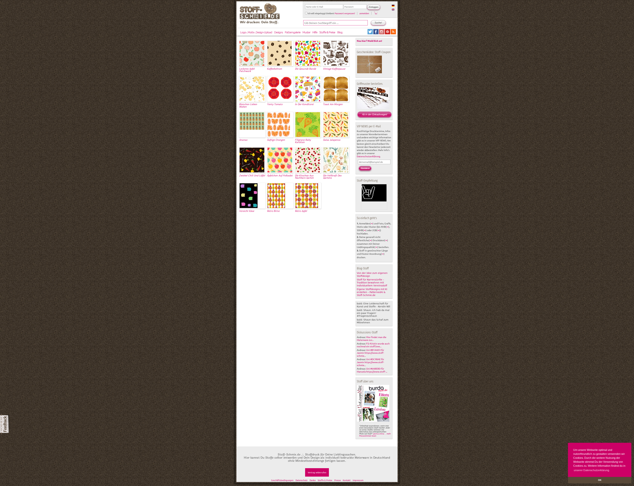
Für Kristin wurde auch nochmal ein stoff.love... (373, 345)
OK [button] (599, 480)
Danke (313, 480)
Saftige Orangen (276, 140)
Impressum (358, 480)
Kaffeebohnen (274, 69)
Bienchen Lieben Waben (248, 105)
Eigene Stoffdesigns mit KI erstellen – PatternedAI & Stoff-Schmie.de (372, 292)
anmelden (364, 13)
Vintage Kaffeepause (334, 69)
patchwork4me (378, 433)
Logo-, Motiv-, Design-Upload (256, 32)
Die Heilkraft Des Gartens (332, 177)
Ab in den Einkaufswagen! (374, 114)
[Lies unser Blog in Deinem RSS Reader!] (393, 33)
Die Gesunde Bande (305, 69)
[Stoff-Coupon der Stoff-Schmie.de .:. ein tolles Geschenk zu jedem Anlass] (369, 72)
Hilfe (314, 32)
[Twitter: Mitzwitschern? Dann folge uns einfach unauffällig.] (370, 33)
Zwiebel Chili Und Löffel (252, 176)
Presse (337, 480)
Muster (306, 32)
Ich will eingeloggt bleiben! (320, 13)
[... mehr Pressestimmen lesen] (373, 421)
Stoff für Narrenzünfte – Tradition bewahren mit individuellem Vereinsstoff (372, 282)
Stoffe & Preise (327, 32)
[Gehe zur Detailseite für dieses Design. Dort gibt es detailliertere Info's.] (252, 65)
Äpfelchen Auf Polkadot (280, 176)
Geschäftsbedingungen (282, 480)
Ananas (243, 140)
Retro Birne (273, 211)
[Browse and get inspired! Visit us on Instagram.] (382, 33)
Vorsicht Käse (246, 211)
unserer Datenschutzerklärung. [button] (592, 470)
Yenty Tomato (274, 104)
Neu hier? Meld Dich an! (369, 40)
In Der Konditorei (304, 104)
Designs (278, 32)
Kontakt (347, 480)
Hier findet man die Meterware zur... (371, 338)
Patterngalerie (292, 32)
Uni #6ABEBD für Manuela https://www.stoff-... (372, 370)
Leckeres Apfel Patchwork (247, 70)
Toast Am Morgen (333, 104)
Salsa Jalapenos (331, 140)
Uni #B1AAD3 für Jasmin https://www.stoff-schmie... (370, 352)
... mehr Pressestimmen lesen (375, 434)
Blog (339, 32)
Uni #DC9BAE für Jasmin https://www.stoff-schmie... (370, 362)
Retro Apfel (301, 211)
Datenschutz (301, 480)
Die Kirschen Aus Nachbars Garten (304, 177)
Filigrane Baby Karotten (303, 141)
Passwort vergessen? (345, 13)
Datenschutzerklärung (368, 156)
